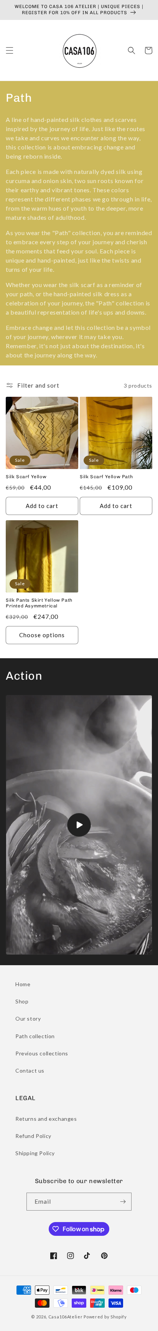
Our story (28, 1018)
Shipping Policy (35, 1153)
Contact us (29, 1070)
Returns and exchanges (46, 1118)
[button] (9, 50)
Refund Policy (33, 1136)
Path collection (35, 1036)
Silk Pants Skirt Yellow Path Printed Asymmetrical (39, 603)
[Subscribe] (122, 1202)
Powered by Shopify (105, 1316)
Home (22, 984)
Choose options (42, 634)
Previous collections (41, 1053)
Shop (21, 1001)
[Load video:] (79, 824)
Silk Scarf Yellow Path (106, 476)
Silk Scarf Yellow (26, 476)
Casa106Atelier (65, 1316)
